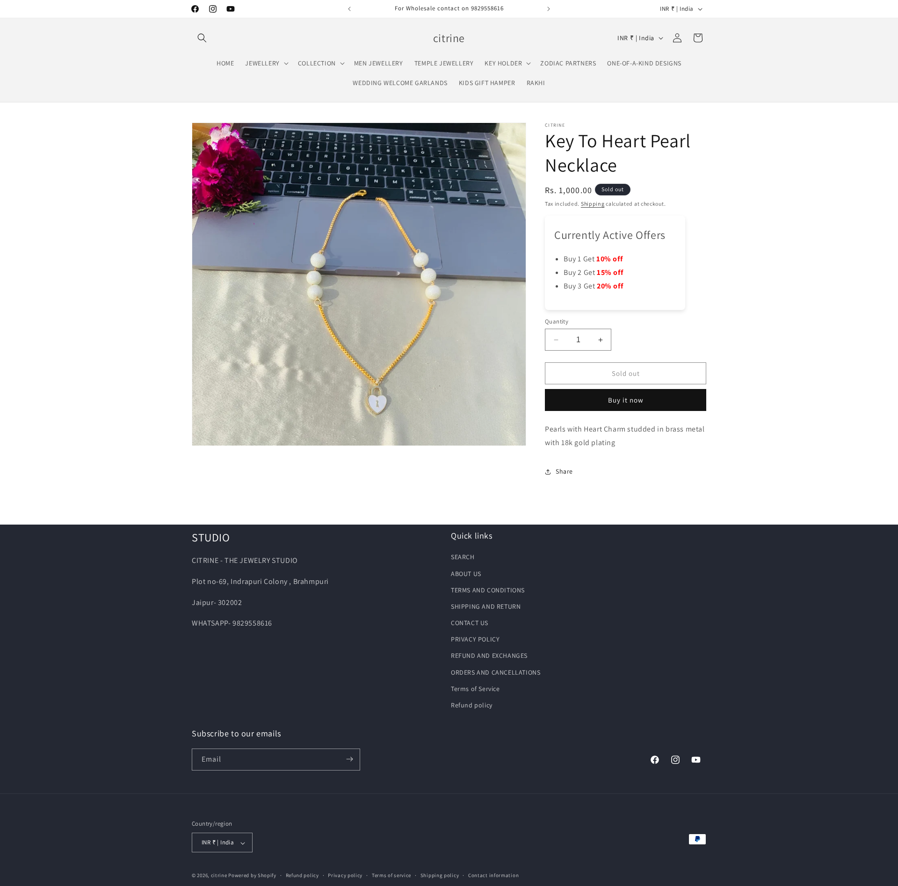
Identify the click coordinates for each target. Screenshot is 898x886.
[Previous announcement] (349, 9)
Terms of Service (475, 688)
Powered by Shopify (252, 875)
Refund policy (471, 705)
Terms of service (391, 875)
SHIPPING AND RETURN (486, 606)
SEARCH (463, 557)
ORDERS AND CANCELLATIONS (495, 672)
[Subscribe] (349, 759)
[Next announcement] (548, 9)
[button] (202, 38)
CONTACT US (469, 623)
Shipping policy (439, 875)
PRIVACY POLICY (475, 639)
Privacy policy (345, 875)
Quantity (556, 321)
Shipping (593, 203)
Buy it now (626, 400)
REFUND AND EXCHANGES (489, 656)
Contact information (493, 875)
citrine (219, 875)
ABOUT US (466, 573)
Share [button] (564, 472)
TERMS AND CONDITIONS (488, 590)
